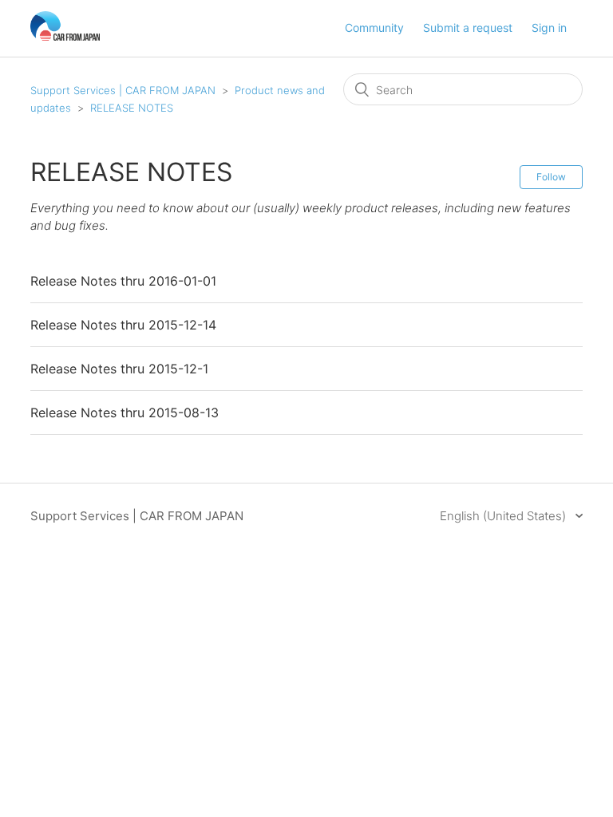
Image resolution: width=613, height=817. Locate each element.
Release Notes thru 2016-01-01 (123, 281)
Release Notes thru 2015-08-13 (124, 412)
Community (374, 27)
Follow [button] (551, 177)
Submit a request (467, 27)
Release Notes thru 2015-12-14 (123, 325)
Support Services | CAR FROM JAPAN (123, 90)
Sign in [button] (549, 27)
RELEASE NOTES (131, 107)
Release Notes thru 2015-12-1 (119, 369)
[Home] (65, 36)
